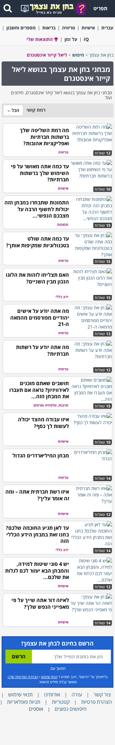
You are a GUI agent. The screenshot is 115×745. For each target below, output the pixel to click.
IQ (86, 39)
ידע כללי (62, 296)
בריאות (49, 28)
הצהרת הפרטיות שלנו (23, 676)
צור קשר (102, 694)
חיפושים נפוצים (71, 708)
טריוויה (68, 28)
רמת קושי (36, 110)
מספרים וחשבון (21, 28)
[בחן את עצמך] (58, 8)
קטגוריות (61, 701)
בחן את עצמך (101, 55)
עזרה (77, 694)
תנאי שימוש (49, 676)
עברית (107, 28)
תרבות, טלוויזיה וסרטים (51, 405)
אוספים (36, 708)
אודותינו (52, 694)
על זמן (71, 39)
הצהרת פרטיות (96, 701)
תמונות (62, 224)
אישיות (88, 28)
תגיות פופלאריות (23, 701)
